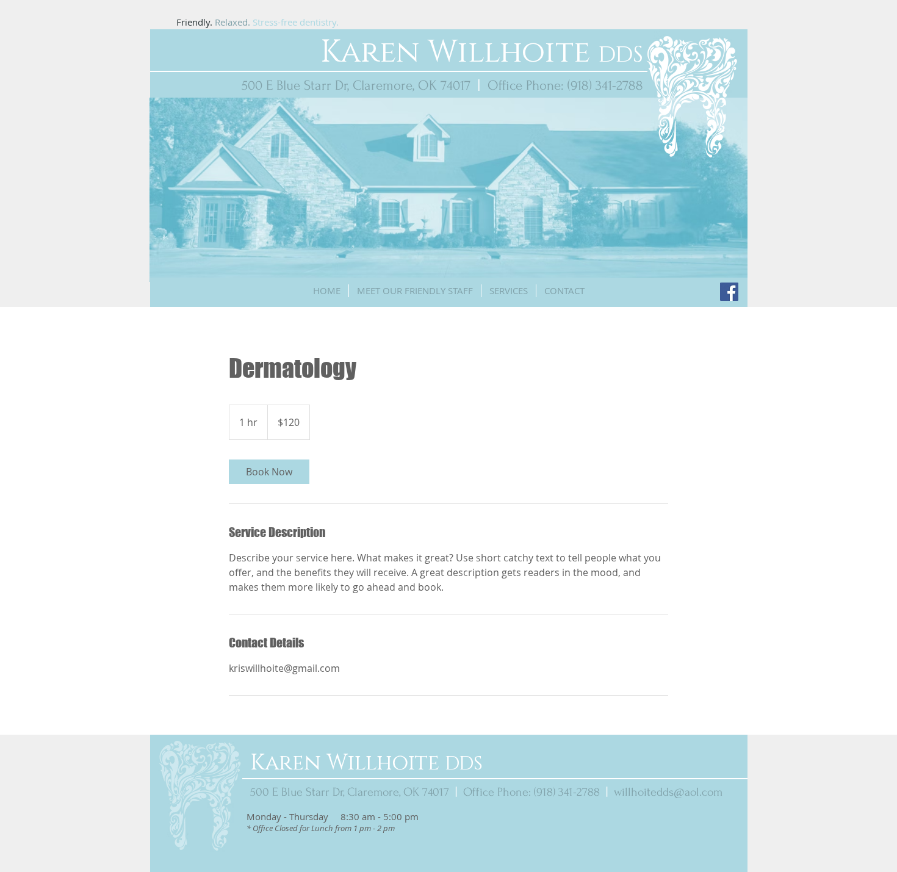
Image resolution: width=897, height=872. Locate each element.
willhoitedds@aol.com (668, 792)
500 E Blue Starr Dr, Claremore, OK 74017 (356, 85)
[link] (269, 471)
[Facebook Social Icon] (729, 292)
